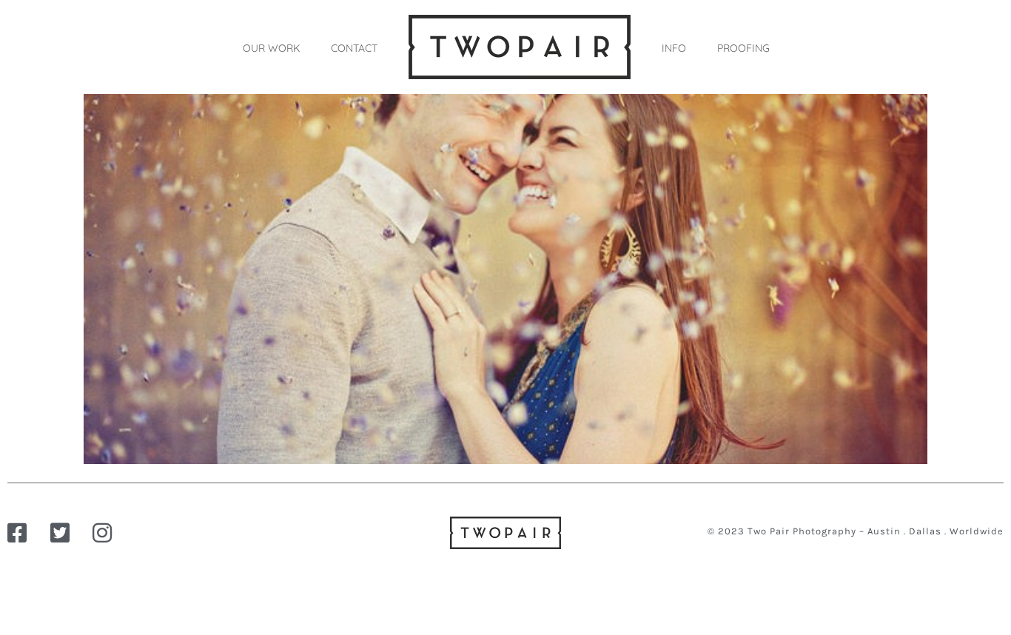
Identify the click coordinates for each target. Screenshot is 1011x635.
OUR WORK (271, 48)
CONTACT (354, 48)
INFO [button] (674, 48)
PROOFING (743, 48)
